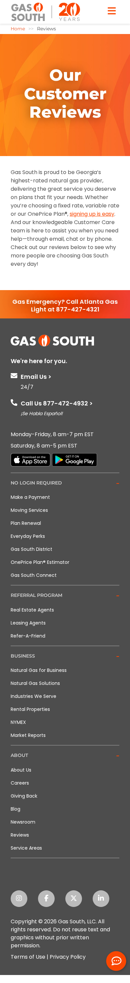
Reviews (20, 835)
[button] (65, 483)
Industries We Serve (33, 696)
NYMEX (18, 722)
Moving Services (29, 510)
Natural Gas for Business (39, 670)
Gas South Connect (34, 575)
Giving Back (24, 796)
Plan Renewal (26, 523)
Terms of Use (28, 957)
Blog (15, 809)
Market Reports (28, 735)
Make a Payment (30, 497)
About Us (21, 770)
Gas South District (31, 549)
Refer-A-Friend (28, 636)
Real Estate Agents (32, 610)
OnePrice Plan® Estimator (40, 562)
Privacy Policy (68, 957)
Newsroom (23, 822)
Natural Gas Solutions (35, 683)
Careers (20, 783)
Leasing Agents (28, 623)
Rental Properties (30, 709)
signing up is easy (92, 214)
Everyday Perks (28, 536)
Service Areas (26, 848)
